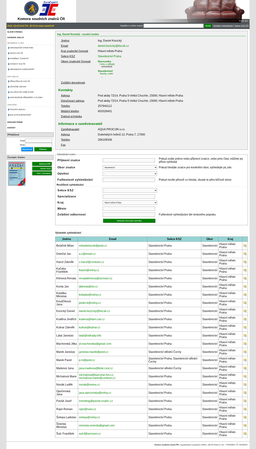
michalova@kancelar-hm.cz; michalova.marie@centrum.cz (97, 376)
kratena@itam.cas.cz (92, 319)
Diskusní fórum (14, 122)
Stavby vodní (106, 73)
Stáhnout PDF (45, 164)
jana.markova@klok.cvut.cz (96, 368)
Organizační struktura (21, 48)
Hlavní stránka (14, 32)
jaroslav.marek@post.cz (93, 351)
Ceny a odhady (107, 64)
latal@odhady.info (90, 335)
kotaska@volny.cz (90, 294)
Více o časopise (44, 173)
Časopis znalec (17, 109)
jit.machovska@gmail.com (95, 343)
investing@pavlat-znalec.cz (96, 400)
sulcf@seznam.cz (90, 433)
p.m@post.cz (87, 360)
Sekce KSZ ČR (242, 26)
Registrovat (27, 149)
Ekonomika (104, 61)
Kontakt (11, 128)
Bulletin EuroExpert (20, 115)
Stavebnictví (105, 71)
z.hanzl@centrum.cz (91, 261)
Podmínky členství (19, 58)
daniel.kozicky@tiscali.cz (113, 45)
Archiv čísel (45, 169)
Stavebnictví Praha (109, 56)
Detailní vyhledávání (223, 26)
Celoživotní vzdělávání (21, 92)
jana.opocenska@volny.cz (95, 392)
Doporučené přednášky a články (26, 97)
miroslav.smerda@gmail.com (97, 425)
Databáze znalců (15, 37)
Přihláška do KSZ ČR (20, 81)
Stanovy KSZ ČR (17, 64)
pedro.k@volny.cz (90, 302)
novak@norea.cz (89, 384)
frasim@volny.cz (89, 270)
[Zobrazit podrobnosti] (245, 246)
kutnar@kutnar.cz (89, 327)
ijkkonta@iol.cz (88, 286)
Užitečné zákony (18, 87)
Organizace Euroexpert (22, 69)
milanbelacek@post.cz (93, 245)
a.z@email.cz (87, 253)
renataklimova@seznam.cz (95, 278)
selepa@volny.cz (89, 417)
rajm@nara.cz (87, 409)
